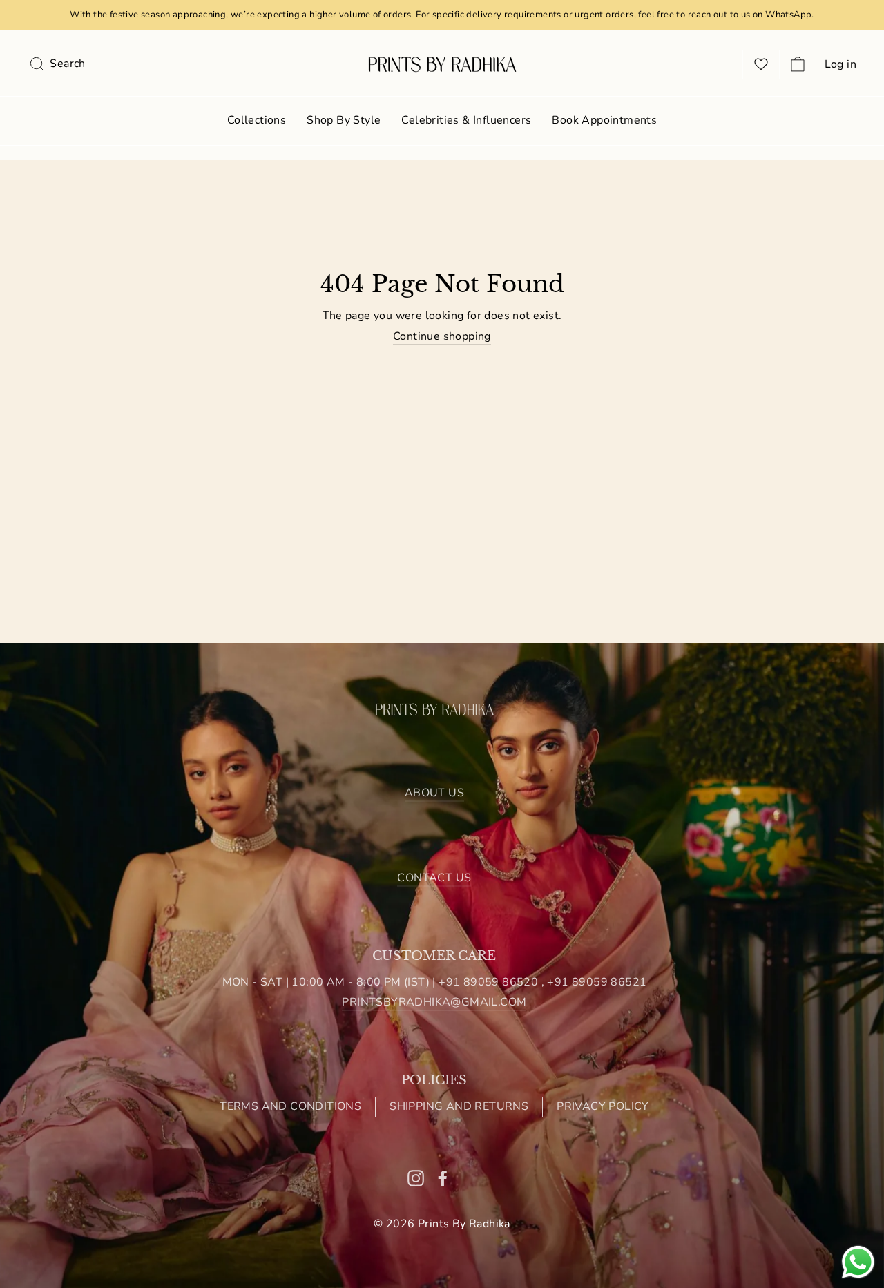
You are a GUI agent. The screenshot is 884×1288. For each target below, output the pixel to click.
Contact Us (434, 877)
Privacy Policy (603, 1106)
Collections (256, 120)
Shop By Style (344, 120)
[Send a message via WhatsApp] (858, 1262)
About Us (434, 792)
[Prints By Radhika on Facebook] (442, 1178)
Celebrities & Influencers (466, 120)
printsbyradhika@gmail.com (434, 1002)
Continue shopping (442, 336)
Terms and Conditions (290, 1106)
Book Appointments (604, 120)
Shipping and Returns (459, 1106)
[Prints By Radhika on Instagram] (415, 1178)
